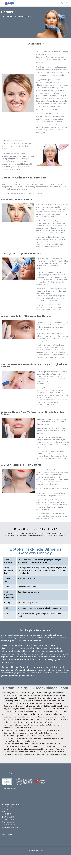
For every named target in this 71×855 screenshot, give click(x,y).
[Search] (61, 3)
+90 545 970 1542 (9, 824)
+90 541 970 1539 (9, 819)
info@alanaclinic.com (11, 827)
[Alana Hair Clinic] (9, 3)
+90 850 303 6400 (10, 814)
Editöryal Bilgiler (7, 834)
